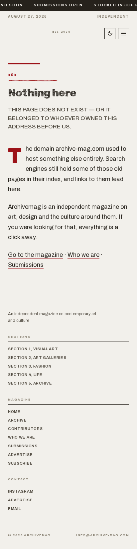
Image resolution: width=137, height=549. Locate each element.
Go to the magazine (35, 254)
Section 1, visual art (33, 349)
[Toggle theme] (109, 33)
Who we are (83, 254)
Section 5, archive (30, 383)
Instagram (20, 491)
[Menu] (123, 33)
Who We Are (21, 437)
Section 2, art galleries (37, 358)
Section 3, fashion (29, 366)
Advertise (20, 455)
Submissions (26, 264)
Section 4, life (25, 375)
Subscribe (20, 463)
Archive (17, 420)
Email (14, 509)
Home (14, 412)
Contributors (25, 429)
